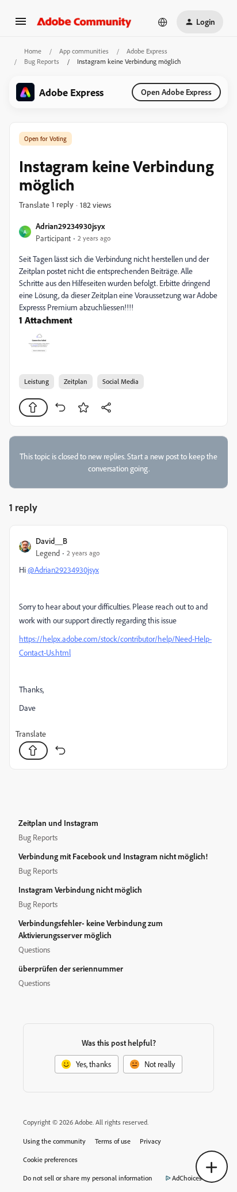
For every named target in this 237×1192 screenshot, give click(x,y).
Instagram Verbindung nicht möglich (80, 889)
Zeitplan (75, 381)
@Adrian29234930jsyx (63, 569)
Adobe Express (147, 51)
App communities (84, 51)
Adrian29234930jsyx (70, 226)
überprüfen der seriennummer (70, 968)
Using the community (54, 1141)
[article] (118, 647)
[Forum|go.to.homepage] (84, 22)
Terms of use (113, 1141)
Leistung (36, 381)
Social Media (120, 381)
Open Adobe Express (176, 92)
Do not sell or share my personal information (87, 1178)
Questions (34, 949)
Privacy (150, 1141)
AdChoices (187, 1178)
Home (32, 51)
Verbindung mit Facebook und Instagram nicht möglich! (113, 856)
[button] (21, 25)
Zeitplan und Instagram (58, 823)
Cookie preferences (50, 1159)
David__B (51, 541)
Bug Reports (41, 61)
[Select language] (163, 22)
